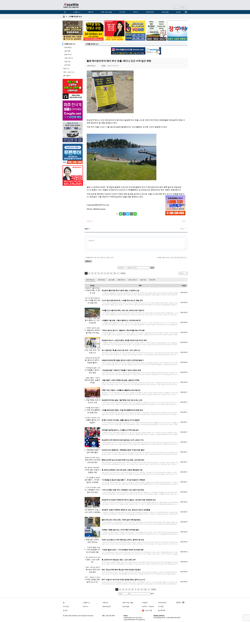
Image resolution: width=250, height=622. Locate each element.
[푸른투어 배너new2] (73, 154)
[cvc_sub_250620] (73, 89)
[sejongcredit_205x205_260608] (73, 31)
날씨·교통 (67, 51)
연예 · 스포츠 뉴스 (69, 72)
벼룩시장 (90, 12)
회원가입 (184, 7)
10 (114, 273)
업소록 (178, 12)
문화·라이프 (68, 54)
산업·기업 (67, 61)
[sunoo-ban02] (73, 110)
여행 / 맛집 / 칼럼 (106, 12)
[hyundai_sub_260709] (73, 132)
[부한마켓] (135, 31)
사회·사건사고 (68, 58)
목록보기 (88, 261)
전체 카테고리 (90, 280)
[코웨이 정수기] (177, 31)
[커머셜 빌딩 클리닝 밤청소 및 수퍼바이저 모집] (93, 31)
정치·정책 (67, 65)
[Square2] (156, 31)
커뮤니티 (135, 12)
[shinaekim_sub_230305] (73, 175)
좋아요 (89, 221)
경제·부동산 (68, 47)
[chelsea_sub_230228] (114, 31)
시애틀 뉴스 (76, 12)
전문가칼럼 (165, 12)
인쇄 (183, 221)
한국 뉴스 (66, 68)
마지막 (123, 273)
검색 (152, 268)
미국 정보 (122, 12)
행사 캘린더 (67, 75)
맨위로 (178, 602)
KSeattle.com (76, 616)
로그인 (177, 7)
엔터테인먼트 (150, 12)
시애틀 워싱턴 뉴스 (69, 44)
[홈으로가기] (71, 5)
